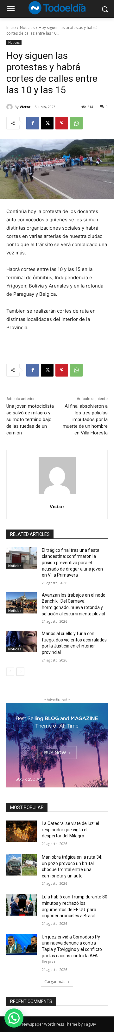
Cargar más (54, 981)
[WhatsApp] (76, 123)
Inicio (11, 27)
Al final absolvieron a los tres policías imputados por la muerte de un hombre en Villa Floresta (85, 419)
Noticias (27, 27)
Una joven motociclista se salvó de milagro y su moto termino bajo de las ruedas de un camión (30, 419)
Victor (25, 106)
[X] (47, 123)
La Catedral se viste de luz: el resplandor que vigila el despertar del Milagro (70, 829)
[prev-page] (10, 672)
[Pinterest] (61, 123)
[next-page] (20, 672)
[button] (13, 1018)
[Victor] (10, 107)
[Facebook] (32, 123)
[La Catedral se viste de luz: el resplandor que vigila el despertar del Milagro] (21, 831)
